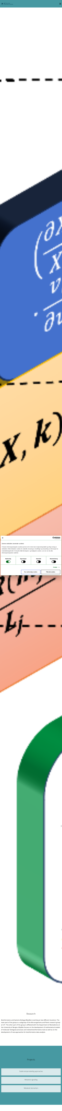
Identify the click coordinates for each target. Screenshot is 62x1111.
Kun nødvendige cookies (30, 572)
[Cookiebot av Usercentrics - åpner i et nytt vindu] (53, 538)
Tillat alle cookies (50, 572)
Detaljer (55, 567)
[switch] (23, 561)
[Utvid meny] (60, 4)
